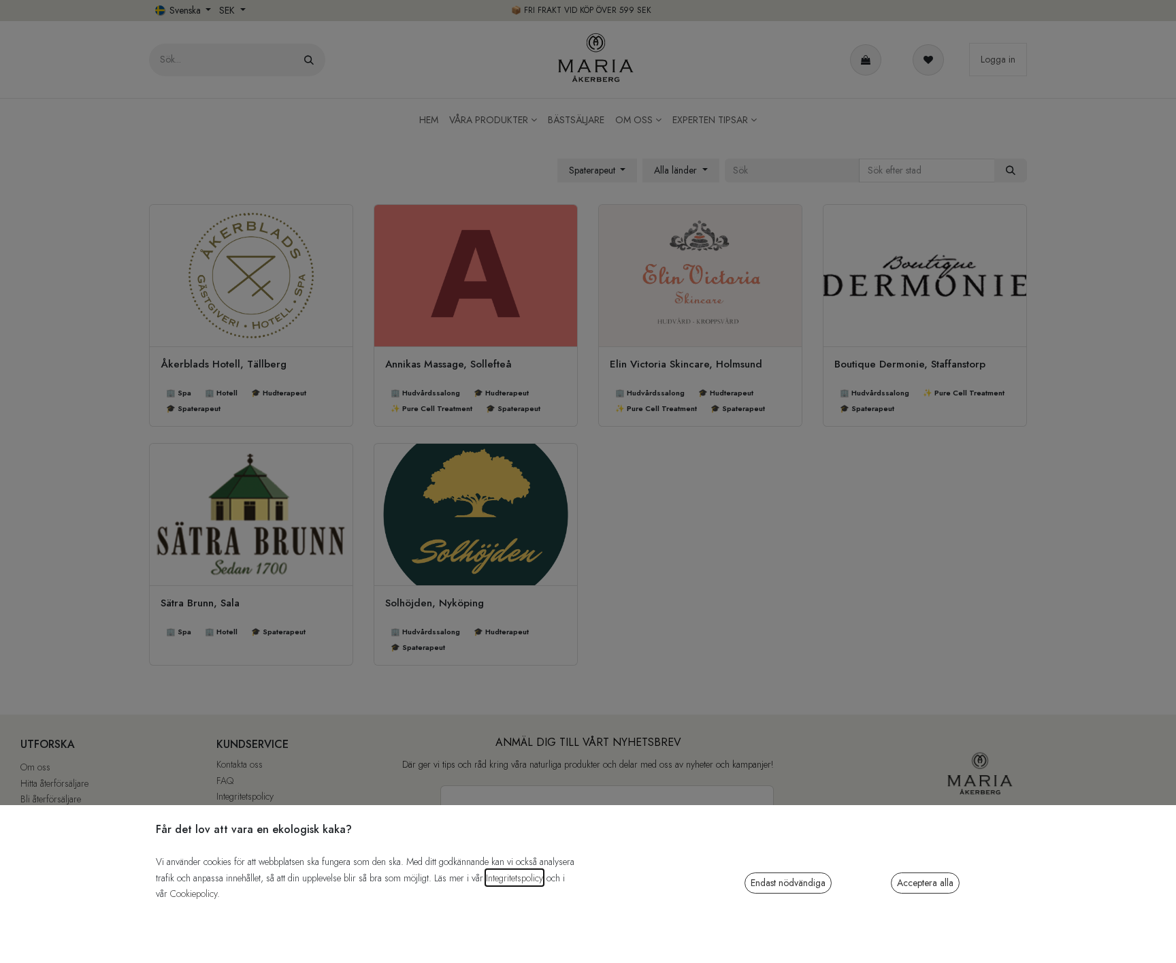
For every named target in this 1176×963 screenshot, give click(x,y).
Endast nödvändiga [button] (788, 882)
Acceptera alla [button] (925, 882)
